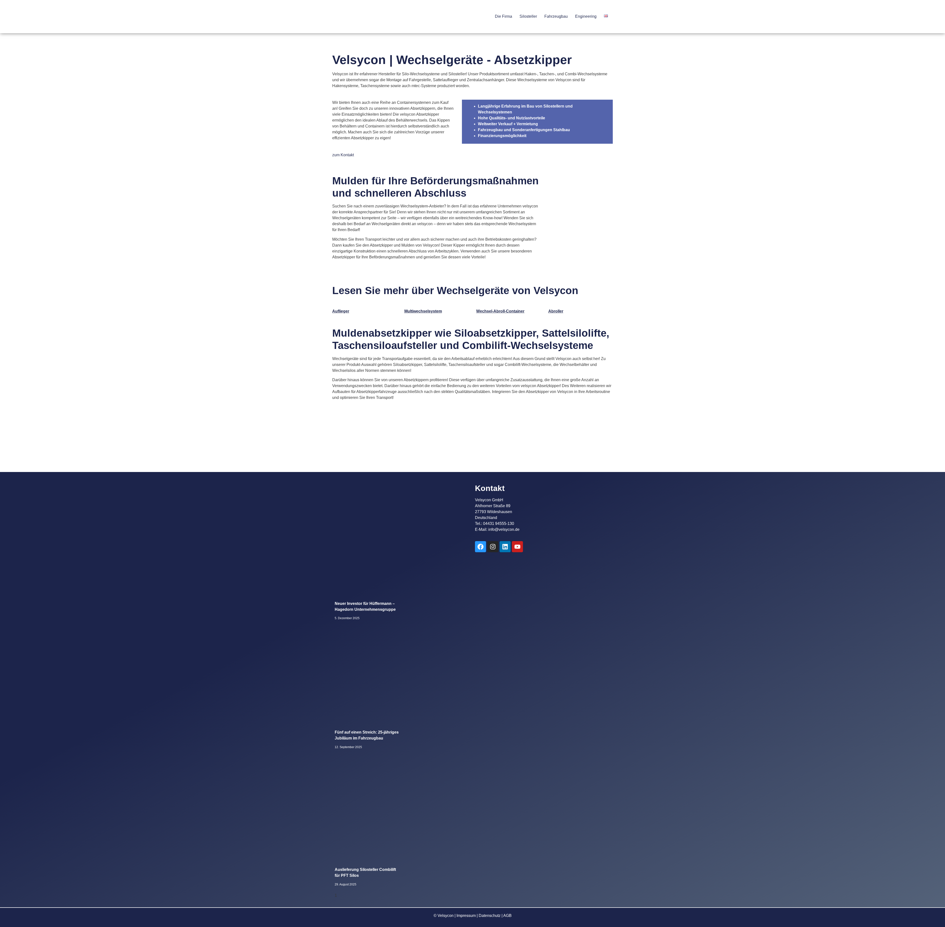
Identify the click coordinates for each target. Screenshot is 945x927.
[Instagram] (492, 546)
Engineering (586, 16)
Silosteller (528, 16)
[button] (504, 16)
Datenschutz (490, 915)
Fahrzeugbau (556, 16)
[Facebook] (480, 546)
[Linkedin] (505, 546)
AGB (507, 915)
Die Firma (503, 16)
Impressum (466, 915)
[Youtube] (517, 546)
